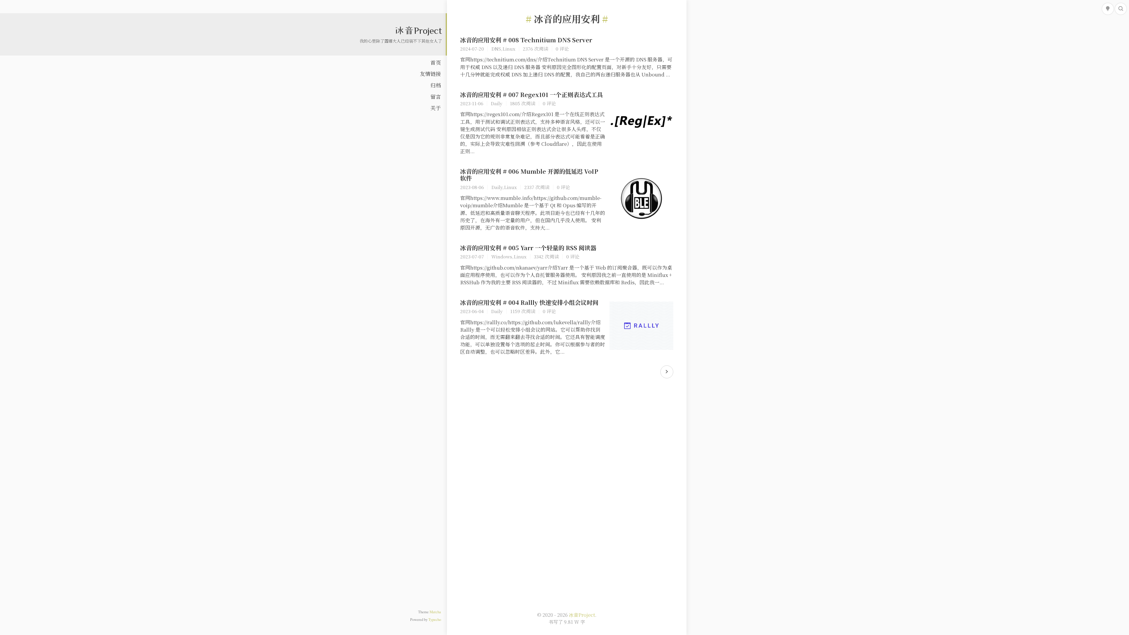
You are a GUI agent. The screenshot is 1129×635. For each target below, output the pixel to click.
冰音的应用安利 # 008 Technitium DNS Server (526, 40)
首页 (435, 62)
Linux (508, 48)
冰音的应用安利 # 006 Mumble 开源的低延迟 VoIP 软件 (529, 174)
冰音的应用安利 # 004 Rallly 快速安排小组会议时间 (529, 302)
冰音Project (418, 30)
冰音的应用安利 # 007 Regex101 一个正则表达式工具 (531, 94)
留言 (435, 96)
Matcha (435, 611)
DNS (496, 48)
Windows (501, 256)
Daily (496, 103)
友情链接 (430, 73)
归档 (435, 85)
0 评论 (562, 48)
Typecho (434, 619)
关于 (435, 107)
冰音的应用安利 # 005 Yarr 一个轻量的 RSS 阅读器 (528, 247)
